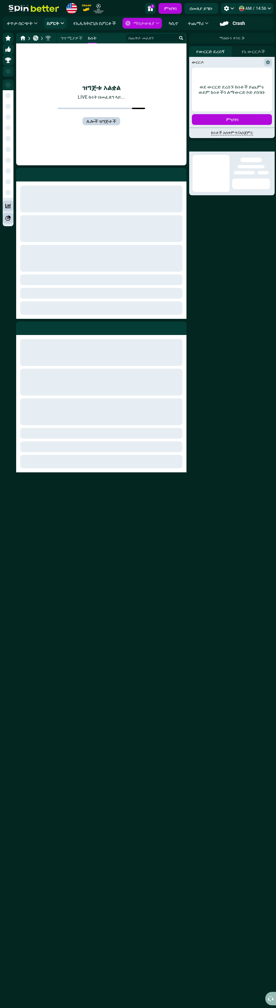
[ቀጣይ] (36, 327)
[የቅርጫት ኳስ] (36, 38)
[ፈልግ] (181, 38)
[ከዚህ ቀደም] (21, 327)
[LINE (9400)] (23, 38)
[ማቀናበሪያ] (229, 8)
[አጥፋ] (180, 327)
